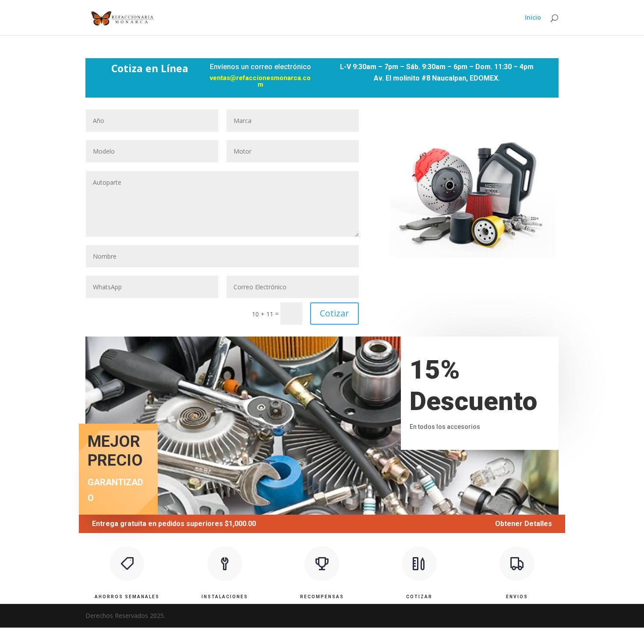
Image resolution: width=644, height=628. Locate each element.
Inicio (533, 17)
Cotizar (334, 313)
